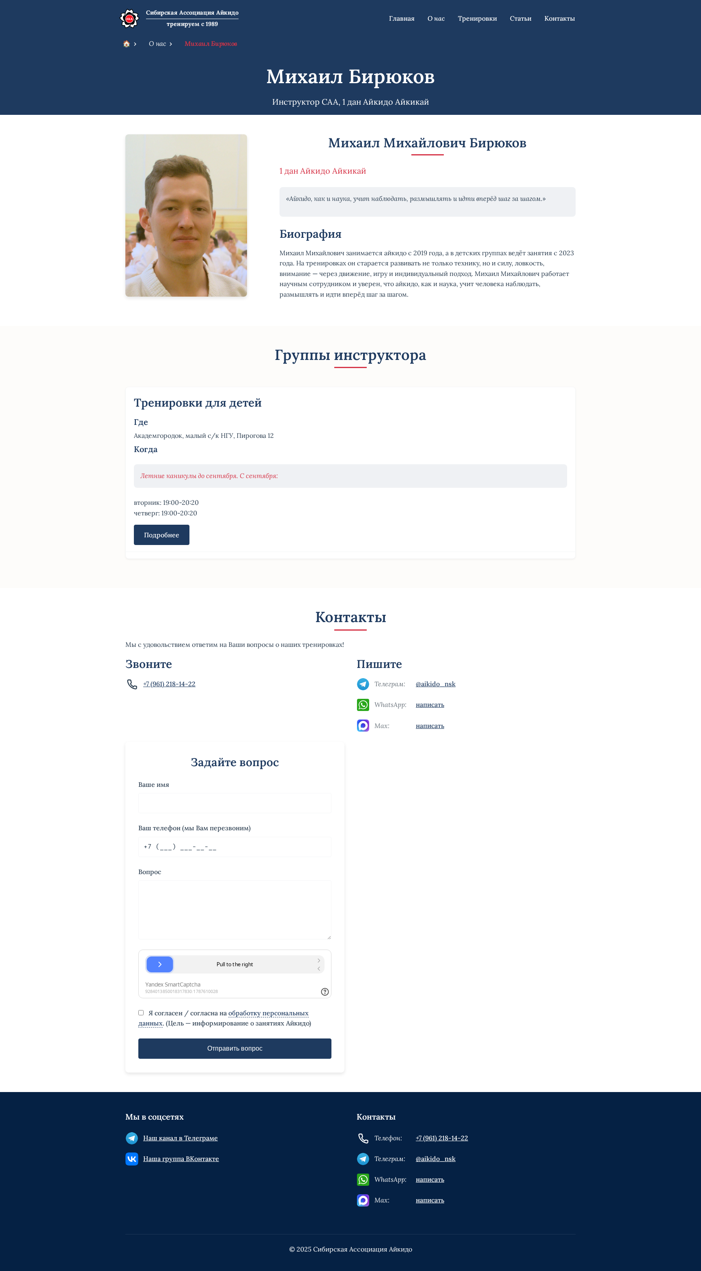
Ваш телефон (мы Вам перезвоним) (194, 828)
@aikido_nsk (436, 684)
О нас (157, 43)
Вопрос (149, 872)
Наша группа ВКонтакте (181, 1159)
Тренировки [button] (477, 18)
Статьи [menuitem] (520, 18)
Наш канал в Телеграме (180, 1138)
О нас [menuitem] (436, 18)
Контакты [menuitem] (559, 18)
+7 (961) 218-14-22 (169, 684)
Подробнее (161, 535)
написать (430, 704)
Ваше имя (153, 784)
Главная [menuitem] (402, 18)
